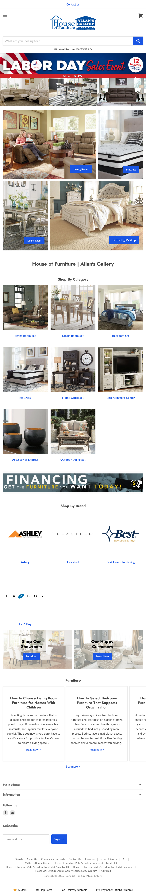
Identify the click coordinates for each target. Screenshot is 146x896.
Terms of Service (108, 867)
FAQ (124, 867)
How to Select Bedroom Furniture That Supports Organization (97, 711)
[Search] (138, 41)
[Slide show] (73, 84)
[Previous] (10, 84)
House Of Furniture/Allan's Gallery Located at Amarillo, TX (37, 875)
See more (72, 775)
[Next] (135, 84)
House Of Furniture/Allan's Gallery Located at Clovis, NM (66, 879)
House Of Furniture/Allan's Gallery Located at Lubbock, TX (85, 871)
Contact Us (75, 867)
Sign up (59, 848)
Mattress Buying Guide (37, 871)
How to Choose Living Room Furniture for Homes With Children (33, 711)
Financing (90, 867)
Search (19, 867)
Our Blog (106, 879)
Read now (32, 758)
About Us (32, 867)
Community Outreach (53, 867)
